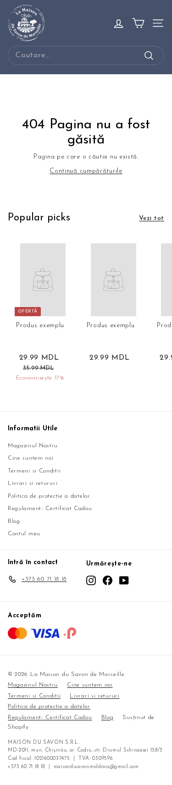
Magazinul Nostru (33, 446)
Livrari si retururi (32, 483)
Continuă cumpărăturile (86, 171)
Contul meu (24, 534)
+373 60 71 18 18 (26, 766)
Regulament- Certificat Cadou (50, 508)
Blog (14, 521)
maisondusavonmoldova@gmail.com (96, 766)
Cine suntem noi (31, 458)
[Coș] (138, 23)
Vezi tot (151, 218)
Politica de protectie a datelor (49, 496)
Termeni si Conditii (34, 471)
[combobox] (86, 55)
